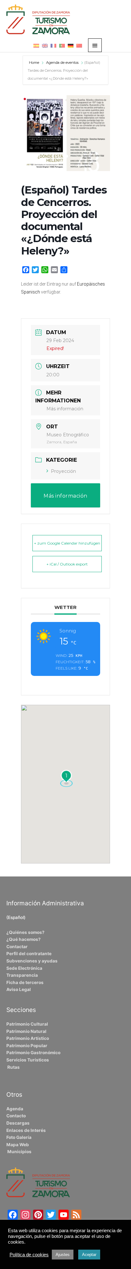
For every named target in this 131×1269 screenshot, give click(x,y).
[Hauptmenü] (95, 45)
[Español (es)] (36, 45)
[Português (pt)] (62, 45)
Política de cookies (29, 1254)
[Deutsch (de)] (70, 45)
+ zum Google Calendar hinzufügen (67, 543)
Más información (64, 409)
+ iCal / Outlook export (67, 564)
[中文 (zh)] (79, 45)
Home (34, 62)
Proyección (63, 471)
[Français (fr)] (53, 45)
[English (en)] (45, 45)
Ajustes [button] (63, 1254)
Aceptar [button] (89, 1254)
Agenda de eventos (62, 62)
